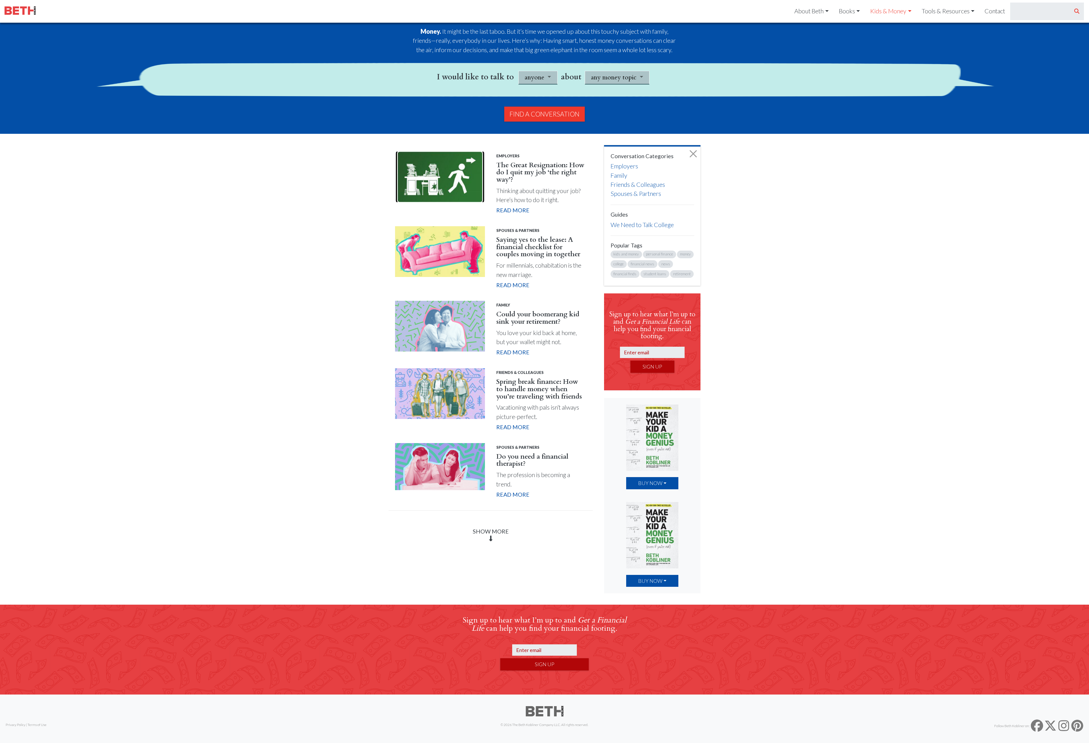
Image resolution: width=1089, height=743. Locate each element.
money (685, 254)
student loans (654, 274)
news (665, 264)
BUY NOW (650, 483)
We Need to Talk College (642, 224)
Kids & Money (888, 11)
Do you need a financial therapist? (532, 460)
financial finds (624, 274)
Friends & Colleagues (638, 184)
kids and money (626, 254)
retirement (682, 274)
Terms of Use (37, 725)
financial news (642, 264)
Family (619, 175)
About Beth (809, 11)
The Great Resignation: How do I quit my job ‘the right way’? (540, 172)
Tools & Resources (946, 11)
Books (847, 11)
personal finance (659, 254)
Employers (624, 166)
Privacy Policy (16, 725)
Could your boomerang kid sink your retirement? (537, 318)
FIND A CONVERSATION (544, 114)
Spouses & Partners (636, 193)
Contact (995, 11)
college (618, 264)
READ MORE (512, 210)
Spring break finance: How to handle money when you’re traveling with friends (539, 389)
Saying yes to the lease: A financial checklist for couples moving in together (538, 247)
